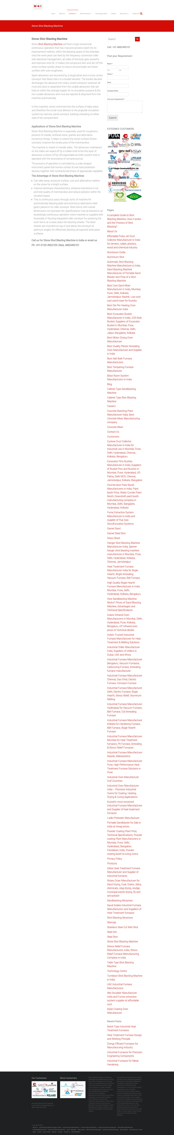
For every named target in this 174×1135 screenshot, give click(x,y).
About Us (62, 13)
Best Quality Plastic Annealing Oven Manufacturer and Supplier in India (124, 350)
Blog (109, 384)
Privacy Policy (114, 858)
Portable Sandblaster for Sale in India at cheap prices (124, 824)
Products (72, 13)
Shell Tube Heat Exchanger (93, 1129)
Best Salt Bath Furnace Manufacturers (119, 360)
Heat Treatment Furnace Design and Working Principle (124, 1037)
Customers (113, 436)
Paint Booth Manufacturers (125, 1127)
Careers (113, 13)
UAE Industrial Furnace (135, 1129)
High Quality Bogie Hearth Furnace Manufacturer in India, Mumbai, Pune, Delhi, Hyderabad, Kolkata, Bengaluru (124, 588)
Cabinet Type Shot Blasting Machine (121, 399)
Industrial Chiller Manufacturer (56, 1129)
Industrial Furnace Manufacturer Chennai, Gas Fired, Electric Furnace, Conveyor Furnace (124, 679)
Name (109, 64)
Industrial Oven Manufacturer (71, 1127)
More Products (85, 13)
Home (53, 13)
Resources (123, 13)
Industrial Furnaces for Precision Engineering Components (124, 1054)
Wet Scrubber (124, 1129)
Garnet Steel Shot (116, 533)
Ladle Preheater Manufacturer (123, 817)
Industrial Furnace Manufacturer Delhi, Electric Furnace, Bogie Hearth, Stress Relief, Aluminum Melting (124, 694)
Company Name (112, 91)
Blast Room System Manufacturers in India (119, 377)
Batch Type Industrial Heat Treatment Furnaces (121, 1028)
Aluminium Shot (115, 257)
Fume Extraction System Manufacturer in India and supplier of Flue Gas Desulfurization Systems (121, 518)
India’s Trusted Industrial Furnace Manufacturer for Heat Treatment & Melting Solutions (124, 638)
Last (120, 70)
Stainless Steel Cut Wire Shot (122, 927)
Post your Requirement (115, 99)
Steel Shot (112, 936)
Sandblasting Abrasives (120, 900)
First (108, 70)
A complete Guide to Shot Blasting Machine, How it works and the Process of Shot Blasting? (124, 221)
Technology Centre (101, 13)
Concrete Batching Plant (39, 1129)
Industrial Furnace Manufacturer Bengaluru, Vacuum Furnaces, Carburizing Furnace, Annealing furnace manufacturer (124, 665)
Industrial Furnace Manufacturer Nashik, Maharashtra (124, 754)
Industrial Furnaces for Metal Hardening (122, 1062)
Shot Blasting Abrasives (120, 917)
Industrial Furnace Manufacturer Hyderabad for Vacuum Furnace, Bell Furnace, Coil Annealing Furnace (124, 710)
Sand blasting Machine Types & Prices (50, 1127)
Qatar (34, 1132)
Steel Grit (112, 932)
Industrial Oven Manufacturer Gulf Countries (123, 779)
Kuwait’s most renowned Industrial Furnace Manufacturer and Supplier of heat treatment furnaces (124, 807)
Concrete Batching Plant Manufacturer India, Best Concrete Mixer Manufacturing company (123, 416)
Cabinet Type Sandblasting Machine (121, 391)
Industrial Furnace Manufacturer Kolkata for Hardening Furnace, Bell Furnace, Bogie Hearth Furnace (124, 726)
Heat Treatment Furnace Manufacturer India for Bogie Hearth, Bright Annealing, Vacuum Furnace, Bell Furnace (123, 572)
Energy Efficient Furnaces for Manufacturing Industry (122, 1045)
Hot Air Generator (71, 1129)
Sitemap (111, 922)
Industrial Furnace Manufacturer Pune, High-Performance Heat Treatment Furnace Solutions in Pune (124, 767)
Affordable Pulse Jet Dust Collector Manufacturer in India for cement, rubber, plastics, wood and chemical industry (123, 242)
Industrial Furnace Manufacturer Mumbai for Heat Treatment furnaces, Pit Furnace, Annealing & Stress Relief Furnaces (124, 742)
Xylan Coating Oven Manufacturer (117, 1011)
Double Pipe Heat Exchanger (111, 1129)
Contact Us (135, 13)
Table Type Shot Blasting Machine (120, 964)
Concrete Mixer (115, 427)
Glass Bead (113, 538)
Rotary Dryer (81, 1129)
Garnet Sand (114, 528)
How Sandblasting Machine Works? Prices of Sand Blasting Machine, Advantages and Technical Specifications (124, 604)
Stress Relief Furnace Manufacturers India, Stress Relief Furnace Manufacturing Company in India (123, 952)
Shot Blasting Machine (50, 44)
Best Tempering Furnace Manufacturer (120, 369)
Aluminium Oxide (116, 252)
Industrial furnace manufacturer (107, 1127)
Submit (112, 117)
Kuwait (39, 1132)
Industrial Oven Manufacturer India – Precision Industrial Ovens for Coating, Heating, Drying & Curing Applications (123, 791)
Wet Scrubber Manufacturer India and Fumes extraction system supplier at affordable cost (123, 998)
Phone (110, 74)
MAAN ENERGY (75, 1132)
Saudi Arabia (46, 1132)
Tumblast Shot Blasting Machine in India (124, 977)
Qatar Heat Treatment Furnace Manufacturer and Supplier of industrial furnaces (123, 872)
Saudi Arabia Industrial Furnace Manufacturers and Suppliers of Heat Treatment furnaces (124, 909)
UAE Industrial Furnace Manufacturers (119, 986)
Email (109, 82)
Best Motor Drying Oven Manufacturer (120, 339)
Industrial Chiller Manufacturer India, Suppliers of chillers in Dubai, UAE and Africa (123, 651)
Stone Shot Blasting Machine (122, 941)
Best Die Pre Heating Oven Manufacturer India (121, 307)
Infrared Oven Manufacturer (89, 1127)
